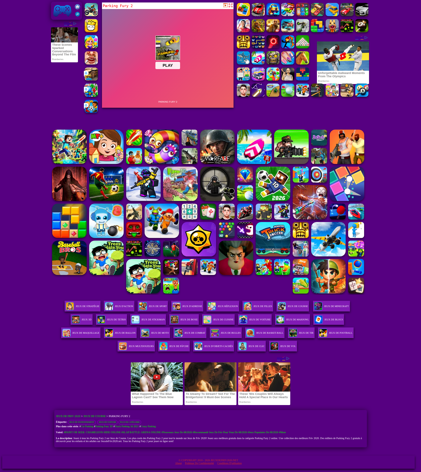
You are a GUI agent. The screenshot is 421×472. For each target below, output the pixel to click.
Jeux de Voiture (107, 422)
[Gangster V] (273, 31)
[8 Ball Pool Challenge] (361, 31)
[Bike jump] (91, 15)
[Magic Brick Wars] (91, 31)
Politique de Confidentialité (199, 463)
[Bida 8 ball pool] (361, 95)
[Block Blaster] (317, 31)
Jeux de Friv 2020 (68, 416)
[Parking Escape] (243, 15)
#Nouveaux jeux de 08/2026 (176, 432)
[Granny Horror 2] (287, 79)
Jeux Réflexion (228, 306)
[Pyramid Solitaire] (302, 47)
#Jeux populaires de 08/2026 (263, 432)
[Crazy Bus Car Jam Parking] (317, 15)
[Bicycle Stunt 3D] (317, 95)
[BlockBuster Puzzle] (302, 79)
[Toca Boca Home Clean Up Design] (332, 95)
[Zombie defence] (91, 95)
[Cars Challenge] (258, 79)
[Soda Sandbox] (287, 63)
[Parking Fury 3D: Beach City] (258, 15)
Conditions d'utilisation (229, 463)
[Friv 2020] (77, 7)
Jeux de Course (297, 306)
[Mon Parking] (287, 15)
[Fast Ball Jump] (273, 95)
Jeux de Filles (262, 306)
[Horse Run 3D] (302, 63)
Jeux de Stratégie (87, 306)
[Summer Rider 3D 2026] (258, 63)
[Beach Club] (243, 79)
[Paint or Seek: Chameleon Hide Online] (91, 79)
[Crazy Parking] (332, 15)
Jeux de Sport (158, 306)
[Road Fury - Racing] (287, 31)
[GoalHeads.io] (91, 112)
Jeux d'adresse (192, 306)
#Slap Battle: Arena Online (141, 432)
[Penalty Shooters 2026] (302, 95)
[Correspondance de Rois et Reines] (91, 47)
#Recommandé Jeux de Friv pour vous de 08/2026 (220, 432)
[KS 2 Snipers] (302, 31)
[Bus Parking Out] (273, 15)
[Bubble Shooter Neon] (273, 47)
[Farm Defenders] (258, 31)
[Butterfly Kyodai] (258, 47)
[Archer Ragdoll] (287, 47)
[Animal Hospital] (332, 31)
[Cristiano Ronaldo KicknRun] (243, 31)
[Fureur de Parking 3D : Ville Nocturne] (347, 15)
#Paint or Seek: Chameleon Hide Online (92, 432)
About (178, 463)
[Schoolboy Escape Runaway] (243, 95)
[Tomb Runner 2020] (243, 47)
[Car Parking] (302, 15)
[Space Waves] (258, 95)
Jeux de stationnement (81, 422)
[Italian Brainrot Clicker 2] (243, 63)
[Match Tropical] (273, 79)
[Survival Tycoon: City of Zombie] (273, 63)
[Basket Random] (347, 95)
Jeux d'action (124, 306)
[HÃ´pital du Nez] (91, 63)
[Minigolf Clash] (287, 95)
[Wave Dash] (347, 31)
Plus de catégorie (130, 422)
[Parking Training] (361, 15)
